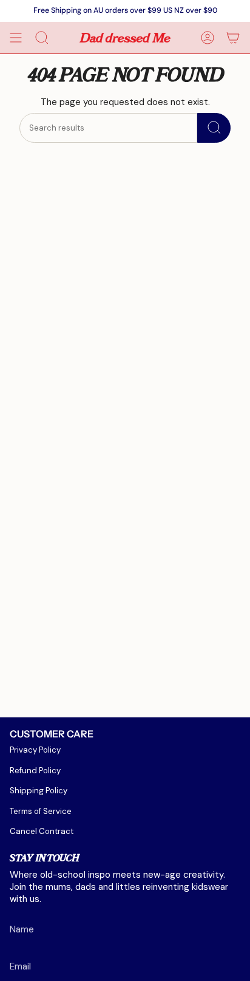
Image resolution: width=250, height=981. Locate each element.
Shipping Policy (38, 790)
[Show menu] (16, 38)
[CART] (233, 38)
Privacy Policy (35, 750)
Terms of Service (41, 811)
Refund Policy (35, 770)
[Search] (214, 128)
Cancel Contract (41, 831)
